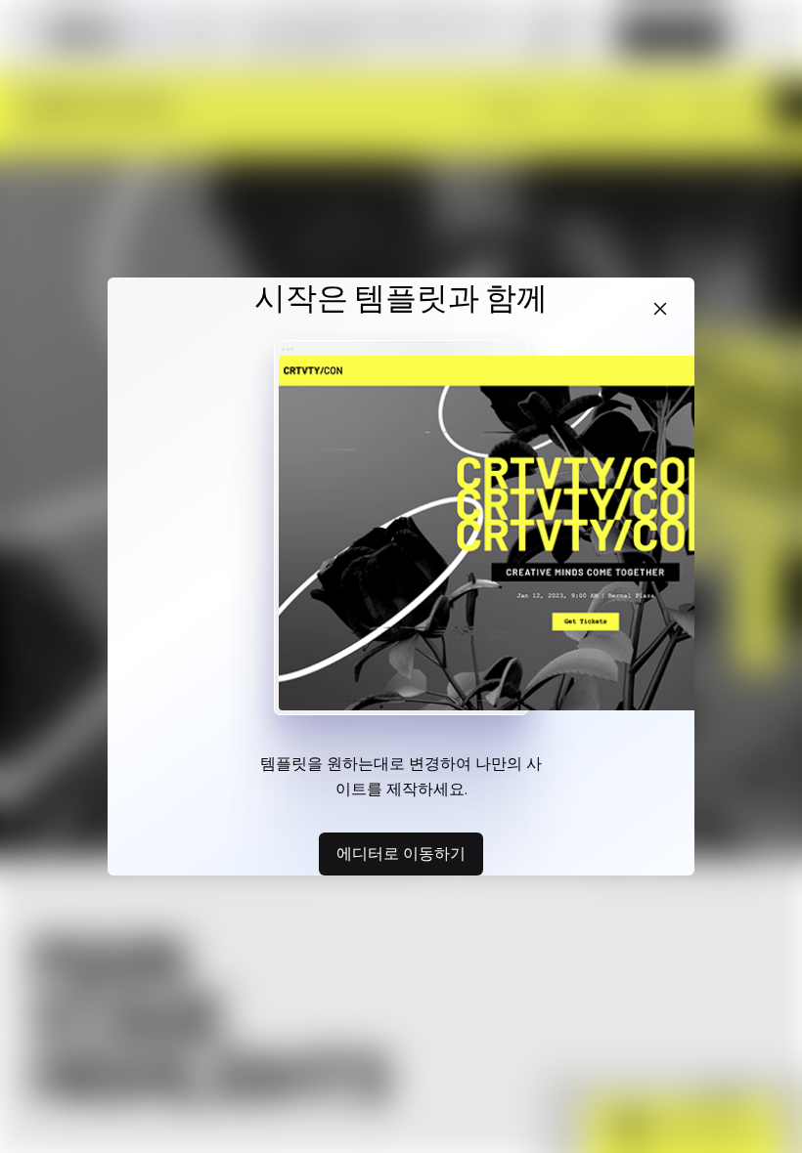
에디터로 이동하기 (401, 853)
